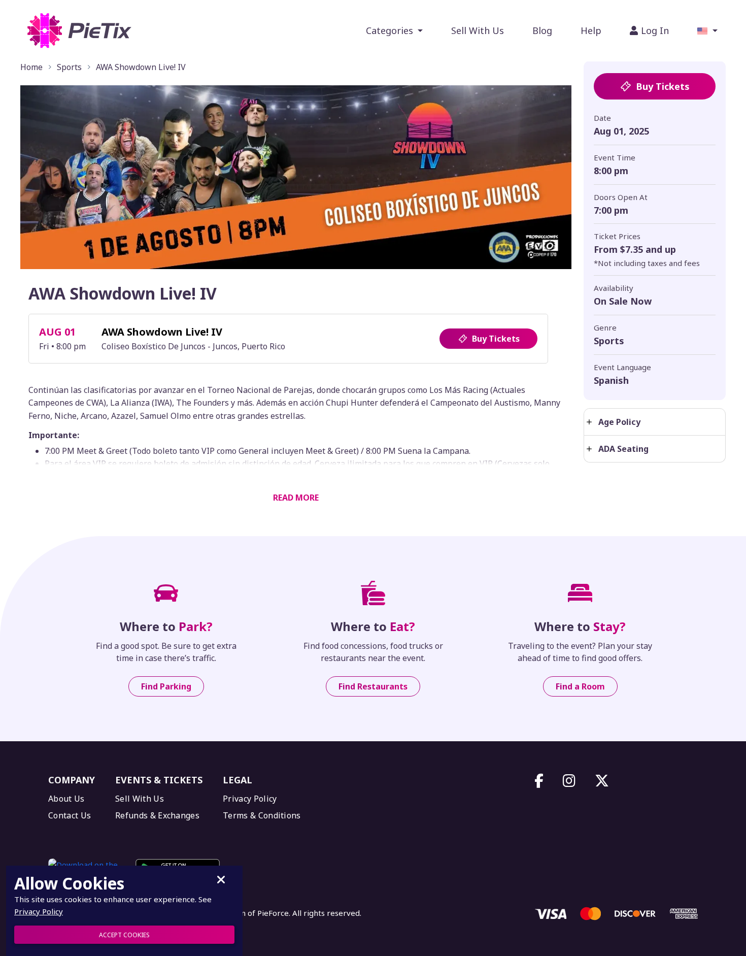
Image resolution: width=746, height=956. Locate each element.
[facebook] (539, 781)
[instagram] (569, 781)
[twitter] (602, 781)
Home (31, 67)
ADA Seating (623, 448)
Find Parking (166, 686)
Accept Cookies (124, 935)
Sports (69, 67)
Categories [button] (391, 30)
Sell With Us (477, 30)
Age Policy (619, 421)
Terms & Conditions (262, 815)
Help (591, 30)
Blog (542, 30)
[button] (707, 30)
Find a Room (580, 686)
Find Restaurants (373, 686)
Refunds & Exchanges (157, 815)
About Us (66, 799)
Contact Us (69, 815)
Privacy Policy (250, 799)
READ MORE (296, 497)
